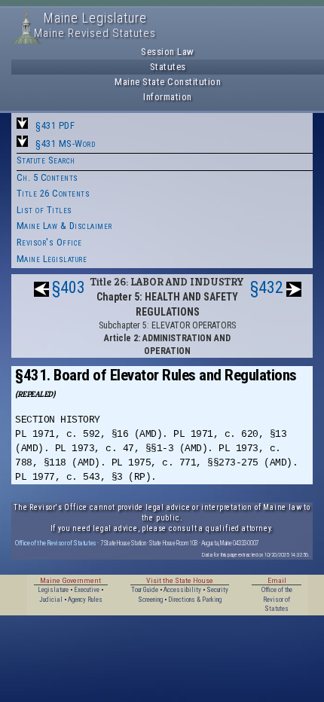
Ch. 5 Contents (47, 177)
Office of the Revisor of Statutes (55, 543)
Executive (86, 590)
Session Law (167, 51)
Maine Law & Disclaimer (64, 225)
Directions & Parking (195, 599)
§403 (68, 287)
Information (167, 96)
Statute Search (46, 160)
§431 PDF (55, 125)
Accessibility (182, 590)
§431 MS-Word (65, 143)
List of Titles (44, 209)
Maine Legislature (52, 258)
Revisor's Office (49, 242)
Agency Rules (85, 599)
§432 (266, 287)
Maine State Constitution (168, 81)
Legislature (53, 590)
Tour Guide (144, 590)
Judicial (51, 599)
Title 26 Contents (53, 193)
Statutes (168, 66)
